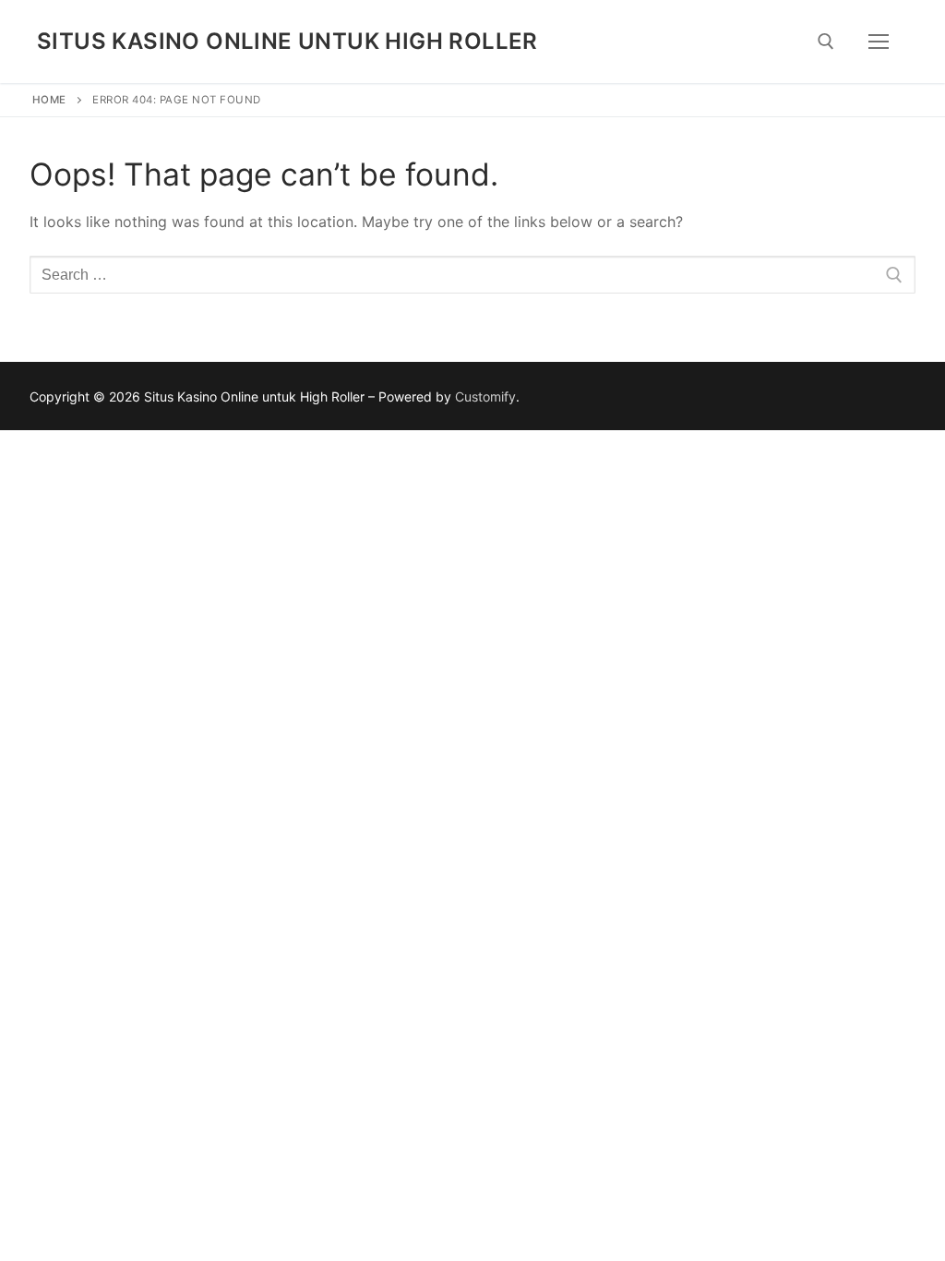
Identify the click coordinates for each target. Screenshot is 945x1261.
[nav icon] (878, 41)
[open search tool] (826, 41)
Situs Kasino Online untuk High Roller (287, 41)
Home (49, 99)
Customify (485, 396)
